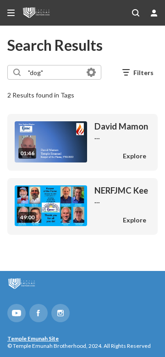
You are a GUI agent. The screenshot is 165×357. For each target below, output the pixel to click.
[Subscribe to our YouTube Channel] (16, 313)
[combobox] (54, 72)
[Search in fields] (91, 72)
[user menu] (154, 12)
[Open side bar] (11, 12)
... (121, 131)
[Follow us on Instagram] (60, 313)
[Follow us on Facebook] (38, 313)
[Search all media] (135, 12)
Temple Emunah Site (33, 338)
